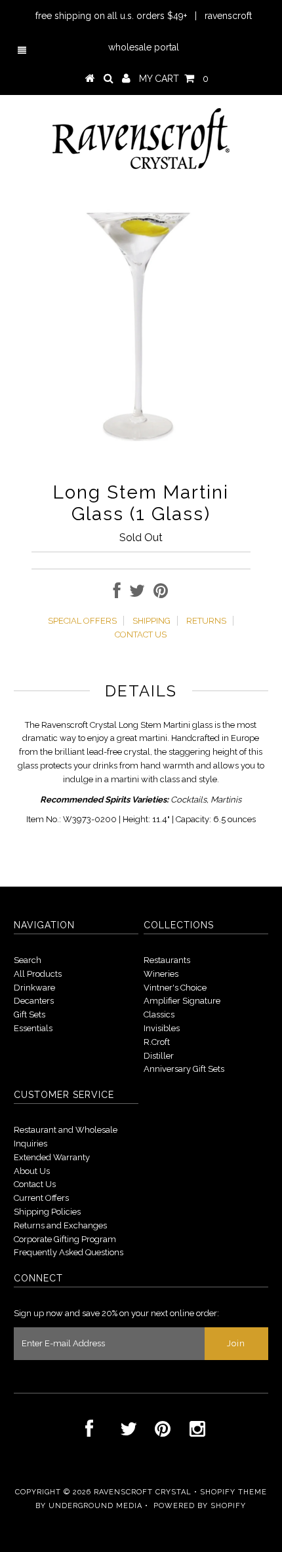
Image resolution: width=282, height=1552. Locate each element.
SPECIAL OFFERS (82, 621)
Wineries (161, 974)
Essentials (33, 1028)
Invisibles (162, 1028)
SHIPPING (151, 621)
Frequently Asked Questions (68, 1252)
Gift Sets (29, 1014)
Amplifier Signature (182, 1001)
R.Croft (157, 1042)
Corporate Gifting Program (65, 1239)
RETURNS (206, 621)
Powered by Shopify (199, 1506)
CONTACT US (141, 634)
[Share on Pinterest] (160, 594)
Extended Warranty (52, 1157)
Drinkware (34, 988)
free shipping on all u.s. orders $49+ (111, 15)
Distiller (159, 1056)
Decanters (34, 1001)
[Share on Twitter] (137, 594)
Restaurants (167, 960)
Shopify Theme (233, 1492)
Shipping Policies (47, 1212)
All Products (38, 974)
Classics (159, 1014)
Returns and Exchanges (60, 1225)
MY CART (174, 78)
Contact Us (35, 1184)
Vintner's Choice (175, 988)
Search (27, 960)
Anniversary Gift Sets (184, 1069)
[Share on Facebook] (117, 594)
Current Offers (41, 1198)
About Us (32, 1171)
